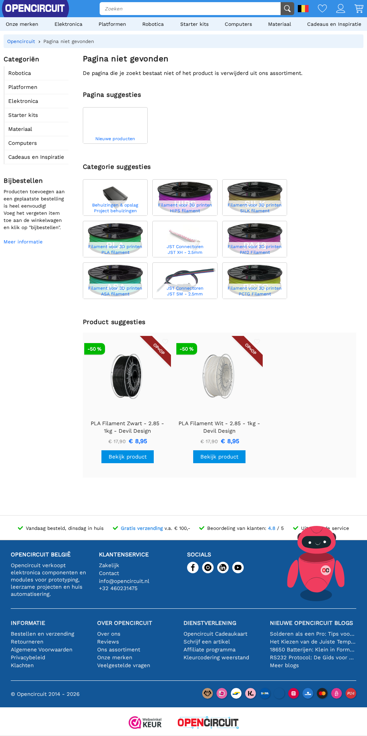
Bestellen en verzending (42, 634)
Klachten (22, 665)
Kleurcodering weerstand (216, 657)
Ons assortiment (118, 649)
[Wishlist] (318, 9)
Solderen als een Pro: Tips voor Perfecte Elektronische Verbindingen (313, 634)
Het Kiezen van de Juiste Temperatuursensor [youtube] (313, 641)
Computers (238, 24)
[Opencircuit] (208, 723)
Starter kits (194, 24)
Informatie (28, 622)
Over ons (108, 634)
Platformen (112, 24)
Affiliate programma (209, 649)
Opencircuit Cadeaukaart (215, 634)
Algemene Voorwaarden (41, 649)
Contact (109, 573)
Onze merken (22, 24)
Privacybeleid (28, 657)
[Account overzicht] (336, 9)
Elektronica (68, 24)
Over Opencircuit (124, 622)
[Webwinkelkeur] (145, 723)
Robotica (153, 24)
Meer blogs (284, 665)
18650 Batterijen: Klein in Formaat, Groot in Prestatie (313, 649)
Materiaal (279, 24)
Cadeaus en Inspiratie (334, 24)
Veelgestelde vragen (123, 665)
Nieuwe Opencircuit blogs (311, 622)
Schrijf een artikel (207, 641)
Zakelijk (109, 565)
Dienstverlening (210, 622)
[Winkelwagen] (354, 9)
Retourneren (27, 641)
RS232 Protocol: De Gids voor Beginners (313, 657)
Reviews (108, 641)
